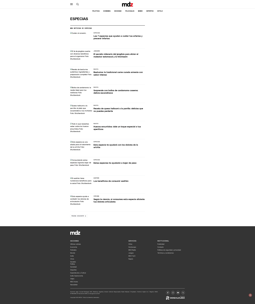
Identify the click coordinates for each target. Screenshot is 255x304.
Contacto (160, 247)
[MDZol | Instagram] (173, 292)
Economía (106, 11)
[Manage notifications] (250, 295)
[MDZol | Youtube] (178, 292)
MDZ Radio (132, 250)
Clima (130, 244)
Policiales (129, 11)
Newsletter (74, 285)
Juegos (131, 253)
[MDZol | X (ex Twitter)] (183, 292)
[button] (71, 4)
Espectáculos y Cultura (78, 273)
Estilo (160, 11)
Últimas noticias (75, 244)
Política (96, 11)
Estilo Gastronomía (76, 276)
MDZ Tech (131, 256)
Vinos (72, 259)
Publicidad (160, 244)
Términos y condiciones (165, 253)
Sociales (73, 262)
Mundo (140, 11)
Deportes (149, 11)
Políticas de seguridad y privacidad (169, 250)
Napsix (130, 259)
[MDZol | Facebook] (167, 292)
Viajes (72, 279)
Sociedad (117, 11)
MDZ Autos (74, 282)
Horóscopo (132, 247)
